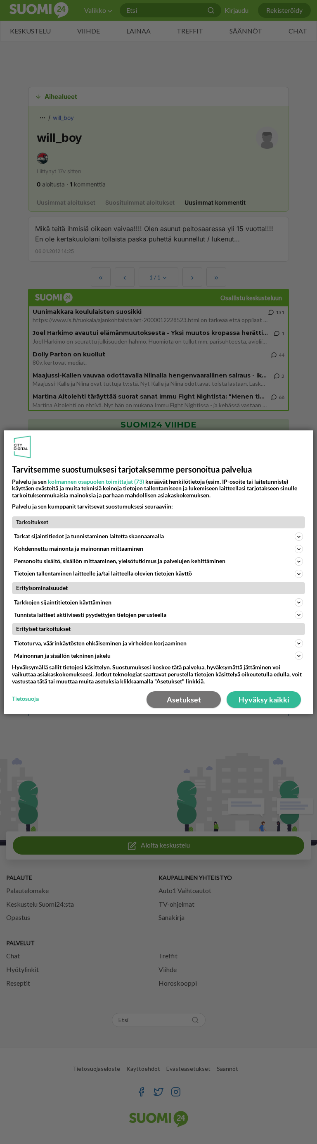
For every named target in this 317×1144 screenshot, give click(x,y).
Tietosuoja (25, 698)
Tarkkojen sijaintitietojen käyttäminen (62, 602)
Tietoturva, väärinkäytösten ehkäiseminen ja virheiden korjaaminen (100, 643)
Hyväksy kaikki (264, 699)
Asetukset (184, 699)
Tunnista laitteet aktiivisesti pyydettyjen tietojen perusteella (90, 614)
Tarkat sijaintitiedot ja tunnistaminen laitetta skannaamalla (89, 536)
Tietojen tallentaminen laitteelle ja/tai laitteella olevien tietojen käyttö (103, 573)
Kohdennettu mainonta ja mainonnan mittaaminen (78, 548)
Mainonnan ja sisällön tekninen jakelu (62, 655)
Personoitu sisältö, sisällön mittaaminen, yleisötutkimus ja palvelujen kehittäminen (119, 560)
